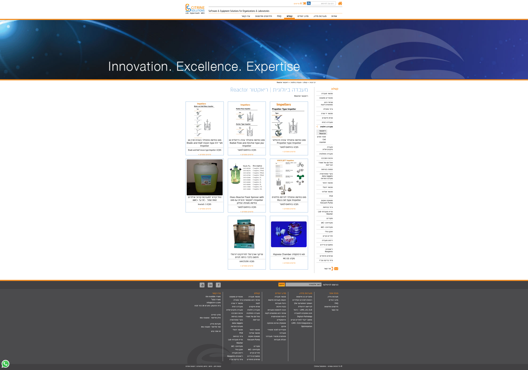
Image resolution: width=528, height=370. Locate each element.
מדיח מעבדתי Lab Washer (325, 212)
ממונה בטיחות (327, 169)
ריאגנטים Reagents (329, 250)
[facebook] (218, 285)
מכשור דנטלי (328, 187)
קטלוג (289, 16)
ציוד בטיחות (328, 207)
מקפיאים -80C (327, 227)
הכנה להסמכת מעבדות (277, 310)
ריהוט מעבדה (327, 240)
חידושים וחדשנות (263, 16)
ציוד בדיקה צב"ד (326, 260)
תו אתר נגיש (216, 331)
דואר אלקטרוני (315, 284)
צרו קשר (245, 16)
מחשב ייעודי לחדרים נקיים (301, 320)
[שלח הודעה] (5, 364)
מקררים (330, 218)
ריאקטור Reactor (322, 132)
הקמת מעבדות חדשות (277, 300)
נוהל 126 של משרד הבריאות (325, 163)
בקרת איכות (281, 306)
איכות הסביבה (327, 158)
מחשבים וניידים (326, 245)
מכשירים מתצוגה (326, 98)
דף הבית (312, 82)
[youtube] (202, 285)
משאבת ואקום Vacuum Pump (326, 201)
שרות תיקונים (327, 118)
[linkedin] (210, 285)
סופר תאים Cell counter (321, 139)
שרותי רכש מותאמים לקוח (327, 103)
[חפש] (309, 3)
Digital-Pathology (304, 316)
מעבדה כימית (327, 122)
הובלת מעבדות (280, 339)
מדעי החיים (303, 16)
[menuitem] (324, 93)
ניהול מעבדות (280, 303)
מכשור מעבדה (327, 93)
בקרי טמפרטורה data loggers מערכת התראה (326, 176)
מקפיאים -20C (327, 223)
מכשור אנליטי (327, 192)
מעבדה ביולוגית (296, 82)
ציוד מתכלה (328, 109)
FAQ (279, 16)
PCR (331, 196)
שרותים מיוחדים (326, 256)
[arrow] (523, 366)
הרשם (281, 284)
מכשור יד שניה (327, 113)
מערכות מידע (320, 16)
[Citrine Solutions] (197, 7)
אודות (334, 16)
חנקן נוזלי (329, 231)
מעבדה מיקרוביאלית (328, 148)
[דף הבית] (340, 3)
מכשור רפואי (328, 183)
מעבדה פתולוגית (326, 154)
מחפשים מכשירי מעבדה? (276, 336)
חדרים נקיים (328, 236)
